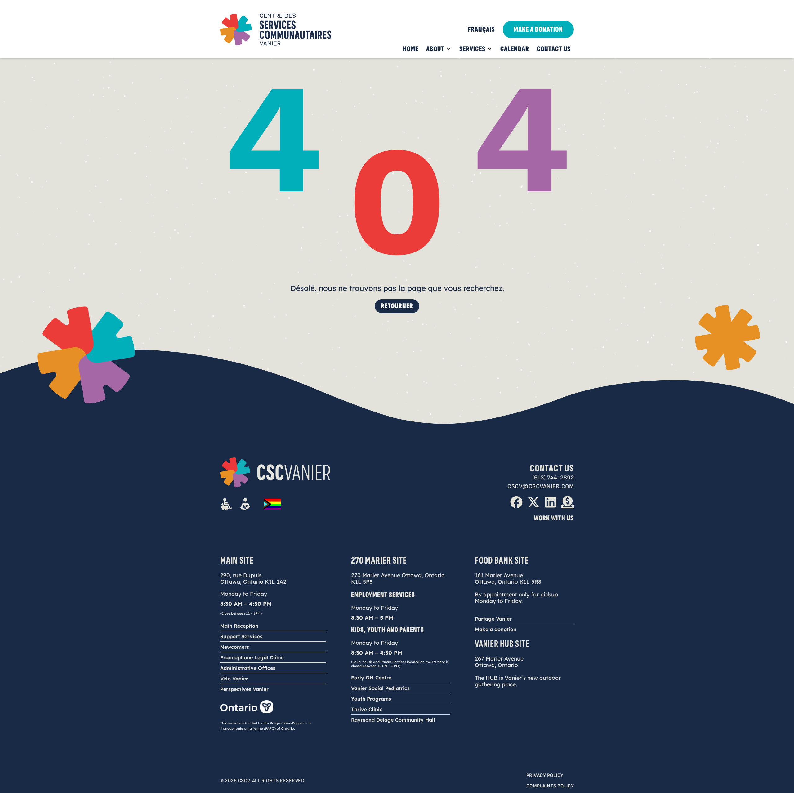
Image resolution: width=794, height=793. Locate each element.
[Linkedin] (550, 502)
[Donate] (567, 502)
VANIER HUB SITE (502, 644)
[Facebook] (516, 502)
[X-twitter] (533, 502)
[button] (439, 49)
